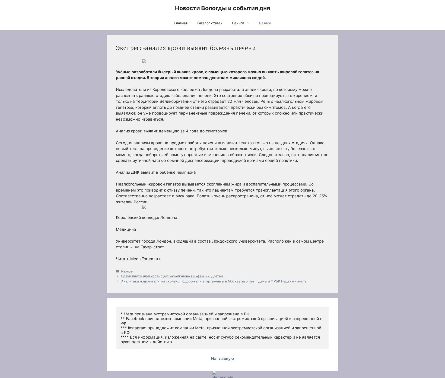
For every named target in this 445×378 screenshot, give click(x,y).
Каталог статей (209, 23)
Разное (265, 23)
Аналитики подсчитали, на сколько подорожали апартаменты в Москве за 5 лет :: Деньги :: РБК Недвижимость (214, 281)
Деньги (238, 23)
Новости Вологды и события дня (222, 8)
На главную (222, 358)
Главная (181, 23)
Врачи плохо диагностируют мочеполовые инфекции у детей (172, 276)
